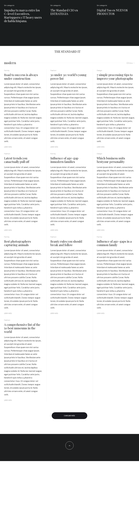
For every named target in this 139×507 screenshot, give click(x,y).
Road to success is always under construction (21, 76)
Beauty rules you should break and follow (66, 243)
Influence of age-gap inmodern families (64, 160)
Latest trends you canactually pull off (16, 160)
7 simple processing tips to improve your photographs (115, 76)
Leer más (8, 147)
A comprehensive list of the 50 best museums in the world (22, 328)
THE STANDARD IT (67, 51)
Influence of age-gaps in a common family (114, 243)
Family (7, 70)
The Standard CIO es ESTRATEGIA (64, 12)
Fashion (7, 154)
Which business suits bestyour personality (111, 160)
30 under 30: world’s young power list (68, 76)
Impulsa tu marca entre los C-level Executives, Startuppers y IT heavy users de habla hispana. (23, 15)
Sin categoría (9, 5)
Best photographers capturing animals (17, 243)
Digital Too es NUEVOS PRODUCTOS (112, 12)
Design (99, 70)
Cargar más (69, 415)
